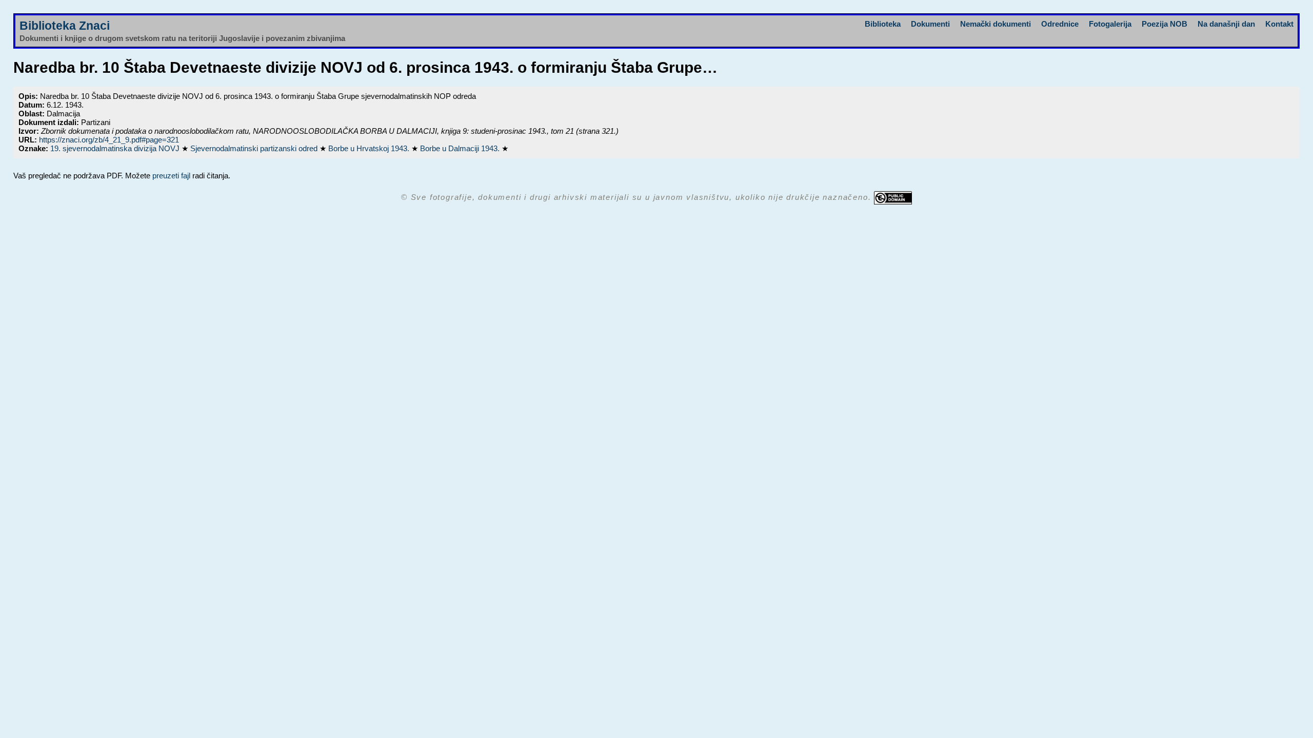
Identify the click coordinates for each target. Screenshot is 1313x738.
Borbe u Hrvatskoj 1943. (369, 148)
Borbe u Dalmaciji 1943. (461, 148)
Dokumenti (930, 23)
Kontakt (1279, 23)
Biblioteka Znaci (64, 25)
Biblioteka (883, 23)
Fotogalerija (1110, 23)
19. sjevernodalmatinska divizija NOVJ (116, 148)
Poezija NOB (1164, 23)
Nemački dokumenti (995, 23)
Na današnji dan (1226, 23)
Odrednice (1060, 23)
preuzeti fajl (171, 175)
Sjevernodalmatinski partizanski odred (255, 148)
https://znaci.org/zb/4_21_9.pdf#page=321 (109, 139)
